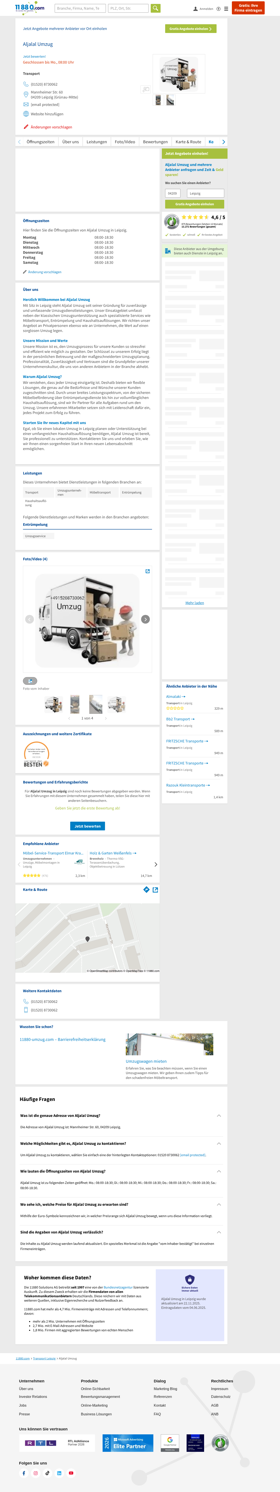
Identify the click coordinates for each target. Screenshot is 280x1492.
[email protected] (192, 1155)
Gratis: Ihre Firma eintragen (248, 8)
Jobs (22, 1405)
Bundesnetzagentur (118, 1287)
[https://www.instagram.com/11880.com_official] (35, 1473)
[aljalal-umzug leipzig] (53, 704)
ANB (215, 1414)
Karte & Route (188, 141)
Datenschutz (221, 1397)
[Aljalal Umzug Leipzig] (147, 571)
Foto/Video (125, 141)
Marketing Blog (165, 1389)
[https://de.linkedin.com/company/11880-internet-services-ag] (59, 1473)
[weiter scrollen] (224, 141)
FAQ (157, 1414)
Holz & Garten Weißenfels (111, 853)
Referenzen (163, 1397)
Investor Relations (33, 1397)
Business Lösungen (96, 1414)
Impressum (219, 1389)
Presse (24, 1414)
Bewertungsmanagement (100, 1397)
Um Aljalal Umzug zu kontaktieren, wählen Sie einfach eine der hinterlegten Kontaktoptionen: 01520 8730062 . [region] (113, 1155)
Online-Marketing (94, 1405)
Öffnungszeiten (40, 141)
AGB (215, 1405)
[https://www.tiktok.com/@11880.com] (47, 1473)
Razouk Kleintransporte (185, 785)
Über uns (70, 141)
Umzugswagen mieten (146, 1061)
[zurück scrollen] (19, 141)
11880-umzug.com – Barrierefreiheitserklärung (62, 1039)
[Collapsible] (219, 1115)
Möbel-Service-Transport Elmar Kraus (54, 853)
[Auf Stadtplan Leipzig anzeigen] (155, 889)
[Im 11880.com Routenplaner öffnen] (146, 889)
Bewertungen (155, 141)
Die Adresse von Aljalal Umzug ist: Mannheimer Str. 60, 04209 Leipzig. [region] (70, 1127)
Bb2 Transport (178, 718)
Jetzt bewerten (88, 826)
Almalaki (173, 696)
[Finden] (156, 8)
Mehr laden (195, 602)
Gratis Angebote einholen (189, 28)
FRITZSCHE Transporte (184, 740)
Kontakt (160, 1405)
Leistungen (97, 141)
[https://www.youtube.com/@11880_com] (71, 1473)
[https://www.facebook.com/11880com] (24, 1473)
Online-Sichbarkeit (95, 1389)
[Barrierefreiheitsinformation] (220, 8)
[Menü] (228, 8)
